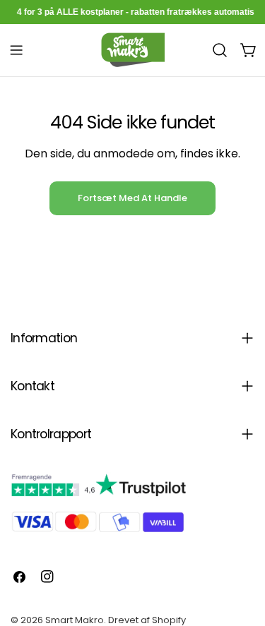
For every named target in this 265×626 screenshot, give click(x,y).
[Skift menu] (16, 50)
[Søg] (220, 50)
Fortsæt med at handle (132, 198)
